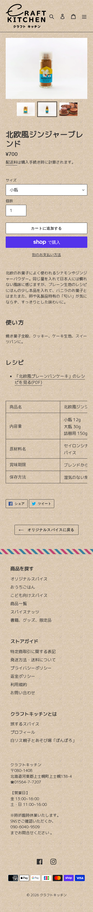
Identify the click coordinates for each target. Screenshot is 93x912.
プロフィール (22, 732)
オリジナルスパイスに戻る (50, 530)
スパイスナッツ (24, 612)
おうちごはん (22, 587)
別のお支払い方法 (46, 254)
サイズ (11, 180)
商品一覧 (18, 603)
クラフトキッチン (53, 895)
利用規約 (18, 684)
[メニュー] (84, 16)
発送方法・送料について (33, 660)
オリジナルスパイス (29, 579)
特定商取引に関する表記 (33, 651)
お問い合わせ (22, 693)
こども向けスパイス (29, 595)
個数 (9, 200)
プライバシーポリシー (31, 668)
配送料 (11, 162)
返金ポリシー (22, 676)
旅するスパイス (24, 724)
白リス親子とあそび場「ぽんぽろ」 (43, 740)
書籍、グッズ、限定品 (31, 620)
